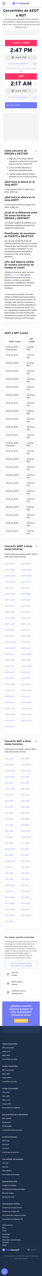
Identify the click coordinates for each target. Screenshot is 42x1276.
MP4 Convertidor (8, 1048)
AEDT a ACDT (26, 690)
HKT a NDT (25, 891)
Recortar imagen (8, 1193)
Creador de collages (9, 1185)
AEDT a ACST (26, 570)
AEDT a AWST (26, 666)
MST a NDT (25, 801)
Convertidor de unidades (11, 1175)
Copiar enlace (14, 105)
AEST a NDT (10, 771)
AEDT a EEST (26, 715)
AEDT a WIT (25, 606)
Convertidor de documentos (12, 1130)
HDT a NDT (25, 795)
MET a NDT (25, 861)
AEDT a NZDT (10, 642)
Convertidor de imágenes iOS (12, 1219)
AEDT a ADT (25, 600)
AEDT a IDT (9, 666)
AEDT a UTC (9, 690)
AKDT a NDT (26, 837)
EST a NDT (9, 819)
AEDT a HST (26, 618)
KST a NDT (25, 825)
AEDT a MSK (10, 618)
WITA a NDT (25, 903)
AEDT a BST (10, 630)
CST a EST (5, 1149)
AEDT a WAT (10, 684)
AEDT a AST (25, 684)
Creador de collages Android (12, 1208)
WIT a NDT (9, 801)
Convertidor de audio (9, 1082)
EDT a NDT (25, 849)
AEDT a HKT (10, 702)
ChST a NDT (9, 916)
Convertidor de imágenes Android (14, 1215)
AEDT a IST (25, 642)
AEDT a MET (10, 672)
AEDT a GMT (10, 624)
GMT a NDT (25, 813)
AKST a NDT (10, 789)
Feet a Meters (7, 1171)
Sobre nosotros (7, 1225)
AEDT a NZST (26, 576)
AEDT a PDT (9, 678)
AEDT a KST (10, 636)
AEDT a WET (10, 570)
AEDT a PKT (10, 721)
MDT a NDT (9, 831)
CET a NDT (9, 825)
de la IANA (15, 275)
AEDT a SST (25, 582)
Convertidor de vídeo (9, 1059)
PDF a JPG (6, 1096)
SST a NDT (25, 777)
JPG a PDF (6, 1092)
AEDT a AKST (10, 594)
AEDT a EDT (9, 660)
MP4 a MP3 (6, 1074)
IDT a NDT (25, 855)
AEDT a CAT (25, 648)
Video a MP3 (6, 1078)
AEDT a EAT (9, 696)
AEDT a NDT (10, 600)
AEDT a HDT (10, 606)
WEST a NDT (10, 897)
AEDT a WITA (10, 715)
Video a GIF (6, 1052)
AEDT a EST (25, 624)
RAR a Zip (5, 1141)
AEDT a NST (26, 660)
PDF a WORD (6, 1119)
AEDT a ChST (26, 721)
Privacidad (6, 1234)
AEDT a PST (9, 564)
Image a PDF (6, 1104)
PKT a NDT (25, 910)
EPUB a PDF (6, 1122)
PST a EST (5, 1145)
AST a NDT (9, 879)
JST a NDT (25, 897)
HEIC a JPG (6, 1100)
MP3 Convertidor (8, 1070)
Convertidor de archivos (10, 1152)
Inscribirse (21, 1021)
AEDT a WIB (25, 594)
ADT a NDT (9, 795)
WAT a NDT (25, 873)
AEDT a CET (25, 630)
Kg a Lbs (5, 1167)
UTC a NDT (25, 879)
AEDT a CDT (25, 564)
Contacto (5, 1243)
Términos (5, 1237)
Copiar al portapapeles (20, 64)
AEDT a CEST (26, 708)
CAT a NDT (9, 843)
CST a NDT (9, 783)
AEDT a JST (9, 708)
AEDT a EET (9, 654)
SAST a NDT (10, 777)
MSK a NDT (25, 807)
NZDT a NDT (26, 831)
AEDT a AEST (10, 576)
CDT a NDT (25, 759)
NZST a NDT (26, 771)
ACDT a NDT (9, 885)
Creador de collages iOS (10, 1212)
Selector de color (8, 1197)
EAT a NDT (25, 885)
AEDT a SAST (10, 582)
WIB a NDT (25, 789)
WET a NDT (9, 765)
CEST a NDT (9, 903)
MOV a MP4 (6, 1055)
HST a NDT (9, 813)
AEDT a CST (9, 588)
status (4, 1245)
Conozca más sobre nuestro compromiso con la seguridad (21, 965)
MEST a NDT (10, 849)
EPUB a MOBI (7, 1126)
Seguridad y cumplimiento (11, 1240)
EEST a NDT (9, 910)
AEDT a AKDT (10, 648)
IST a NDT (9, 837)
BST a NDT (25, 819)
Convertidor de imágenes (11, 1108)
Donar (4, 1231)
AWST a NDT (10, 861)
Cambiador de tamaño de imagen (13, 1189)
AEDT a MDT (26, 636)
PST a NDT (9, 759)
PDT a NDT (25, 867)
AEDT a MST (10, 612)
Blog (3, 1228)
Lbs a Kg (5, 1163)
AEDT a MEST (26, 654)
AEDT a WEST (26, 702)
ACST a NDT (25, 765)
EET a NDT (25, 843)
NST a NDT (9, 855)
